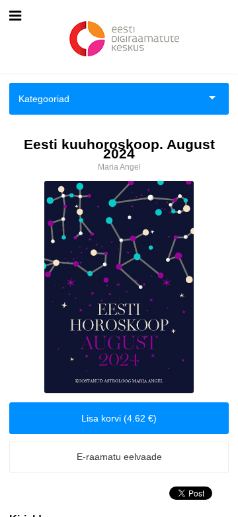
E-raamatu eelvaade (119, 456)
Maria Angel (119, 167)
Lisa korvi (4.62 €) (119, 418)
